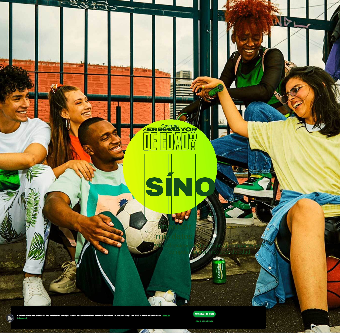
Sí (157, 187)
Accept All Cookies (204, 314)
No (184, 187)
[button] (10, 318)
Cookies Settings (204, 321)
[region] (138, 317)
